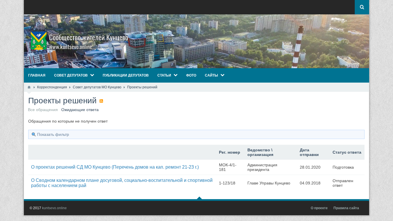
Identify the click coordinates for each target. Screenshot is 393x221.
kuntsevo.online (54, 208)
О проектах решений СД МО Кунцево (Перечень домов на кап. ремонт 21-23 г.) (115, 167)
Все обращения (43, 109)
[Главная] (29, 87)
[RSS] (101, 101)
